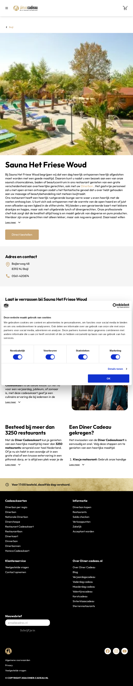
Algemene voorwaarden (17, 660)
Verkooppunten (82, 521)
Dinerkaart (11, 536)
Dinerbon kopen (82, 507)
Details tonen (115, 368)
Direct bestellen (22, 234)
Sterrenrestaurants (84, 606)
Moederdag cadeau (84, 586)
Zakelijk (77, 526)
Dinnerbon (11, 541)
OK (108, 378)
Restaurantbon (13, 531)
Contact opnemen (15, 572)
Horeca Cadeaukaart (17, 550)
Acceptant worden (83, 531)
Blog (75, 572)
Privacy (9, 665)
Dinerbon (87, 186)
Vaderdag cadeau (83, 581)
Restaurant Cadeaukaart (19, 526)
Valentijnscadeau (82, 591)
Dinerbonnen (13, 546)
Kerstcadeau (80, 596)
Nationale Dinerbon (16, 516)
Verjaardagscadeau (84, 577)
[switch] (50, 356)
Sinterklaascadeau (83, 601)
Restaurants (80, 512)
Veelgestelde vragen (17, 567)
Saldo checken (81, 516)
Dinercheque (12, 521)
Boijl (11, 27)
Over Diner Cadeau (84, 567)
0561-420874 (20, 276)
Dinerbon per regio (16, 507)
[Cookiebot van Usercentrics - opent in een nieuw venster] (115, 305)
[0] (125, 8)
